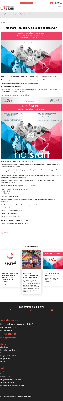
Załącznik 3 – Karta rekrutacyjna (10, 217)
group (27, 396)
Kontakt (2, 361)
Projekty (3, 353)
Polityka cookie (5, 359)
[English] (56, 3)
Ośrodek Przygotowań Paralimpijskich (12, 385)
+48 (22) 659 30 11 (8, 334)
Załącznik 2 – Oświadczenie (9, 213)
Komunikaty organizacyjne (9, 350)
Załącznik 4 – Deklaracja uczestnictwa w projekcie (15, 220)
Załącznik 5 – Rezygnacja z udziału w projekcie (14, 223)
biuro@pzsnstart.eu (8, 338)
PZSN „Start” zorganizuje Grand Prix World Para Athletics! (30, 275)
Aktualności (4, 347)
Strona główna (4, 14)
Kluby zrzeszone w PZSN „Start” (10, 380)
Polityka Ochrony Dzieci (8, 356)
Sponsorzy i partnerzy (7, 382)
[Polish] (61, 3)
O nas (2, 371)
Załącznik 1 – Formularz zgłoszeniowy (12, 210)
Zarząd (2, 374)
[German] (59, 3)
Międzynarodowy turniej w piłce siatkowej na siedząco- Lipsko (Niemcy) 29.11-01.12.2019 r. (10, 277)
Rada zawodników (6, 377)
